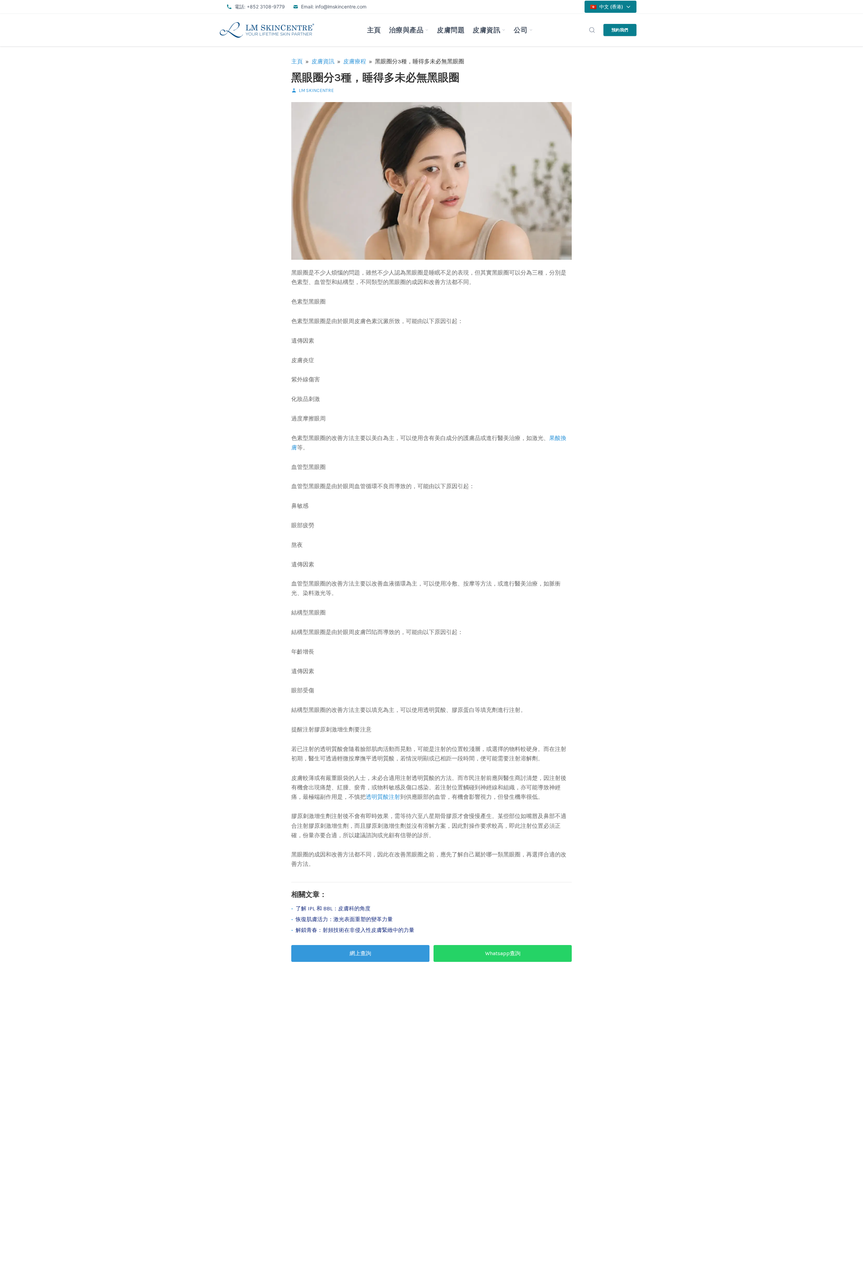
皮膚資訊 (486, 30)
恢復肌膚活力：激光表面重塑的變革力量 (344, 919)
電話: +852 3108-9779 (260, 6)
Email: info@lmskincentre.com (333, 6)
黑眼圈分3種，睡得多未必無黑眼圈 (375, 77)
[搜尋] (592, 30)
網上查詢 (360, 953)
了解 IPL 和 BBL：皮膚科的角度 (333, 908)
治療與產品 (406, 30)
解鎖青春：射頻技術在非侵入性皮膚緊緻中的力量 (355, 930)
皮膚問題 (451, 30)
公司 (521, 30)
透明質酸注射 (383, 796)
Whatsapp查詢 (502, 953)
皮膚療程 (354, 61)
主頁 (374, 30)
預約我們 (620, 29)
